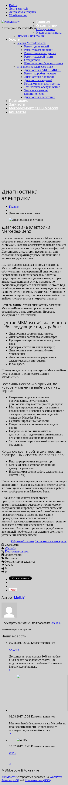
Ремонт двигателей (36, 46)
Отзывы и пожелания (30, 36)
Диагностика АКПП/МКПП (42, 70)
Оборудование (45, 29)
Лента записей (18, 8)
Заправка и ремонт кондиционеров (36, 92)
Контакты (17, 112)
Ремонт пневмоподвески (40, 53)
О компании (46, 25)
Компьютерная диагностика (42, 83)
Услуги (14, 39)
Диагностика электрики (39, 97)
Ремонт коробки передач (40, 73)
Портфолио (18, 100)
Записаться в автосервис (50, 541)
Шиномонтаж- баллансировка (43, 63)
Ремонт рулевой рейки (38, 49)
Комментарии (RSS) (38, 780)
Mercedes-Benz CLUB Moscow (33, 108)
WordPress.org (18, 15)
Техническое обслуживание (42, 87)
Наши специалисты (49, 32)
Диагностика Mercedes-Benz (35, 66)
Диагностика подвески (39, 76)
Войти (13, 5)
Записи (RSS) (10, 780)
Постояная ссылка (17, 551)
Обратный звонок (22, 541)
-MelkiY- (10, 548)
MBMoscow (9, 776)
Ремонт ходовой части (38, 56)
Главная (43, 22)
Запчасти (17, 104)
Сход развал (32, 60)
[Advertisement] (34, 150)
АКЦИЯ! (14, 649)
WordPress (55, 776)
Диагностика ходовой (38, 80)
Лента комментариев (22, 12)
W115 (12, 753)
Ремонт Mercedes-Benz (31, 43)
